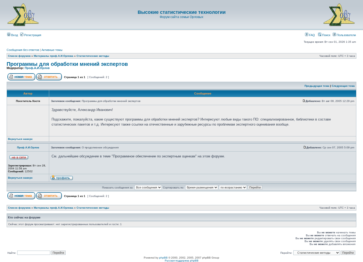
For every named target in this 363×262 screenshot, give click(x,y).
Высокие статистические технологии (182, 12)
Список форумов (19, 55)
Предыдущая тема (317, 85)
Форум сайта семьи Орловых (181, 17)
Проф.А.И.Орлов (37, 68)
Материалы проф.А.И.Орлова (53, 55)
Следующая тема (343, 85)
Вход (14, 35)
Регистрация (32, 35)
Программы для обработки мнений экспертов (67, 64)
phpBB (163, 257)
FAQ (311, 35)
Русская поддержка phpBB (182, 260)
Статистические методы (93, 55)
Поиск (325, 35)
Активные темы (51, 49)
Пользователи (346, 35)
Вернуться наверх (20, 139)
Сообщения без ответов (23, 49)
